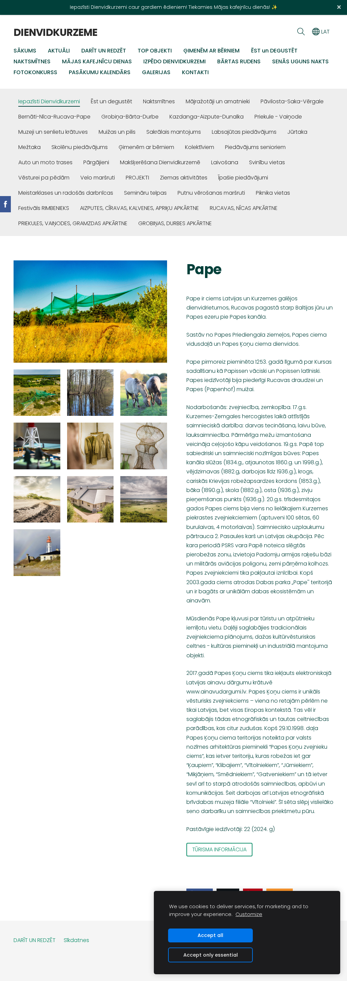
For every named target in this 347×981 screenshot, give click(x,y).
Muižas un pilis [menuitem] (117, 132)
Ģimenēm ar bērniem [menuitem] (146, 147)
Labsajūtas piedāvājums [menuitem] (244, 132)
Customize (249, 914)
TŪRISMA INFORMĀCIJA (219, 849)
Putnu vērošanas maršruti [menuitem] (211, 193)
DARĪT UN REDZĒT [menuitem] (103, 51)
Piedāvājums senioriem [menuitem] (255, 147)
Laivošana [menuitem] (224, 162)
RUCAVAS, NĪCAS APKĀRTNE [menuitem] (244, 208)
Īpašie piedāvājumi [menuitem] (243, 178)
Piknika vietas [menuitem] (273, 193)
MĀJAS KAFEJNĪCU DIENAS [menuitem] (97, 61)
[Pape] (37, 392)
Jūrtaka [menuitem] (297, 132)
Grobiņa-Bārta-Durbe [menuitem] (130, 117)
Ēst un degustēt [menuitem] (111, 101)
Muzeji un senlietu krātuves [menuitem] (53, 132)
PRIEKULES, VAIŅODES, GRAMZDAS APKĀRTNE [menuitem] (72, 223)
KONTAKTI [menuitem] (195, 72)
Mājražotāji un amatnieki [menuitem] (218, 101)
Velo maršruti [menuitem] (97, 178)
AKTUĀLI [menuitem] (59, 51)
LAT (325, 32)
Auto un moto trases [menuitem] (45, 162)
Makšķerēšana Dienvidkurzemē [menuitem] (160, 162)
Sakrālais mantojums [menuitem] (173, 132)
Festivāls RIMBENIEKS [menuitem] (43, 208)
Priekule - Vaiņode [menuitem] (278, 117)
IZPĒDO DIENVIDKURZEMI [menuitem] (174, 61)
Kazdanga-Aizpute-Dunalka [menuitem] (206, 117)
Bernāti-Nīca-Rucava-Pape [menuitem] (54, 117)
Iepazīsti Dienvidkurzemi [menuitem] (49, 101)
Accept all (210, 935)
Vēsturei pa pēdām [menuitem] (43, 178)
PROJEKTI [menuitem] (137, 178)
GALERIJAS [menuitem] (156, 72)
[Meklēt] (300, 31)
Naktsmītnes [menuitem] (159, 101)
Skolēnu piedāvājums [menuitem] (80, 147)
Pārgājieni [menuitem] (96, 162)
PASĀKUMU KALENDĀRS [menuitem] (99, 72)
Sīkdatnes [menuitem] (76, 940)
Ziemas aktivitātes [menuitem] (183, 178)
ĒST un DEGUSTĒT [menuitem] (274, 51)
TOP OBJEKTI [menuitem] (155, 51)
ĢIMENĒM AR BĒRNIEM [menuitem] (211, 51)
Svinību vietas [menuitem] (267, 162)
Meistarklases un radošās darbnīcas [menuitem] (65, 193)
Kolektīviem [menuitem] (199, 147)
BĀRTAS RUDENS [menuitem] (239, 61)
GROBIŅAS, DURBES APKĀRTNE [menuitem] (175, 223)
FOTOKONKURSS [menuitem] (35, 72)
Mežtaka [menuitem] (29, 147)
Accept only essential (210, 955)
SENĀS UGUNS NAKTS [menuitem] (300, 61)
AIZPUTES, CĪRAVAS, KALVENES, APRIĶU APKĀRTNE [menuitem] (139, 208)
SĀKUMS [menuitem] (25, 51)
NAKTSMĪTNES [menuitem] (32, 61)
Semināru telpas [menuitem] (145, 193)
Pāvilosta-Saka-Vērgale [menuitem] (292, 101)
